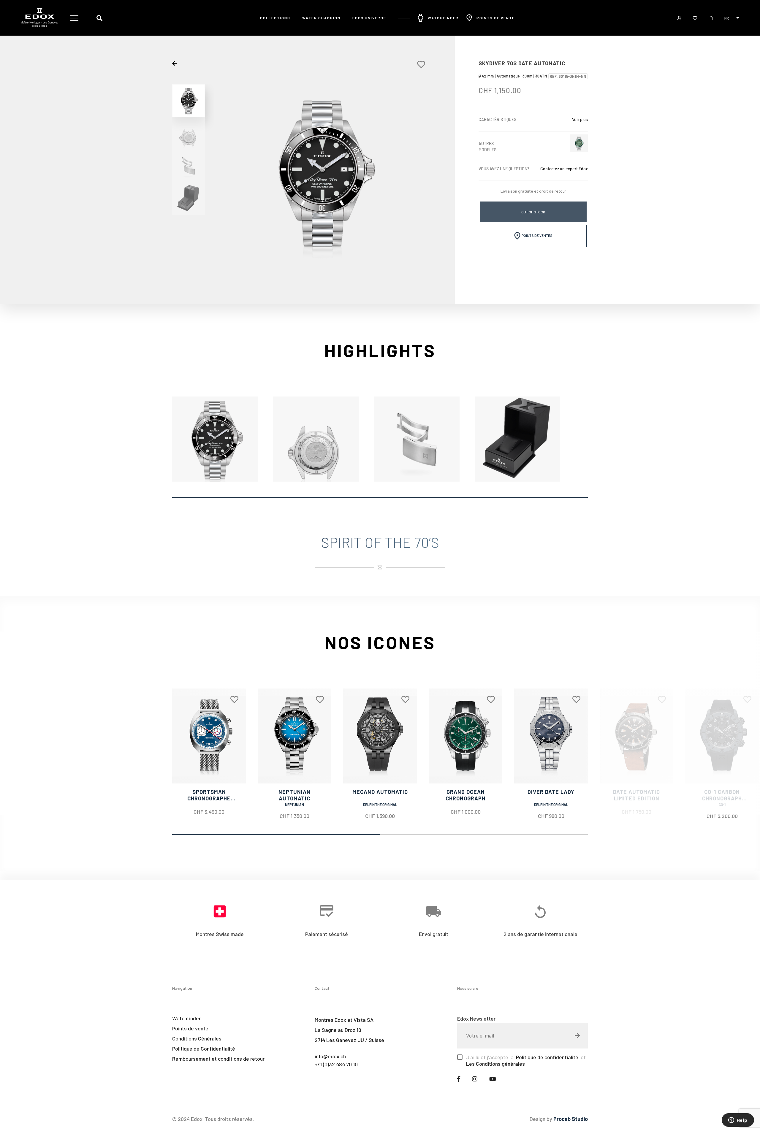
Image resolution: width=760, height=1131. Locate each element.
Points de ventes (536, 235)
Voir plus (580, 119)
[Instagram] (474, 1078)
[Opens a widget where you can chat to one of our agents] (737, 1120)
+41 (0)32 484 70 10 (336, 1064)
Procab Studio (570, 1119)
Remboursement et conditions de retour (218, 1058)
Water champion (321, 18)
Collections (275, 18)
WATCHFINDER (443, 18)
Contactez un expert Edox (564, 168)
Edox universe (369, 18)
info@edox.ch (330, 1056)
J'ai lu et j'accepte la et (526, 1060)
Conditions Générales (196, 1038)
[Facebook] (458, 1078)
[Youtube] (492, 1078)
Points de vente (495, 18)
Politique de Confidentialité (203, 1048)
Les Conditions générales (495, 1063)
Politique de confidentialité (546, 1057)
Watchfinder (186, 1018)
